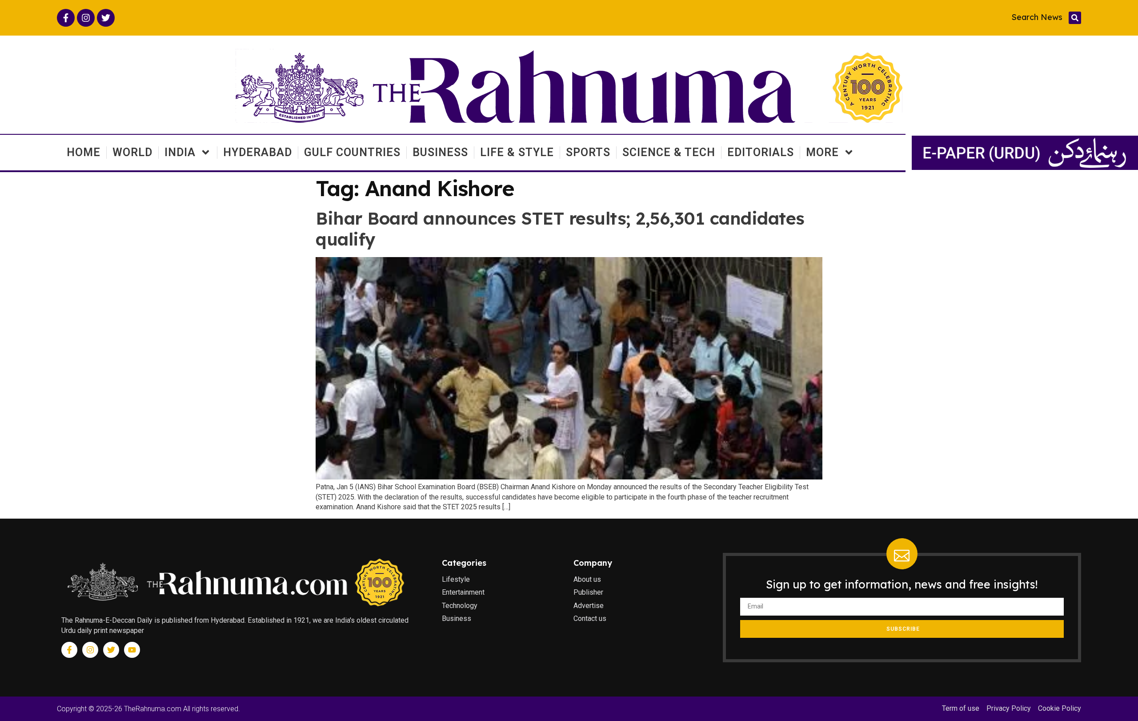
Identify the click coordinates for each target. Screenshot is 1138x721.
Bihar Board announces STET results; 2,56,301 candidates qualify (560, 228)
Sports (588, 152)
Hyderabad (257, 152)
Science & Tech (668, 152)
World (132, 152)
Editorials (760, 152)
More (822, 152)
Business (440, 152)
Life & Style (517, 152)
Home (83, 152)
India (180, 152)
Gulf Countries (352, 152)
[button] (1075, 18)
